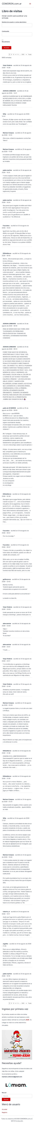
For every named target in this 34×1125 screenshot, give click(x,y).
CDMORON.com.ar (12, 3)
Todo (29, 54)
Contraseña (5, 31)
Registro (4, 1112)
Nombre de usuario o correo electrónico (14, 22)
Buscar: (4, 1092)
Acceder (4, 1109)
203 (23, 54)
